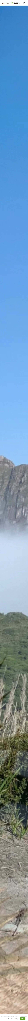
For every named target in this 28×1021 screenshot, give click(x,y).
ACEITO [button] (22, 1018)
